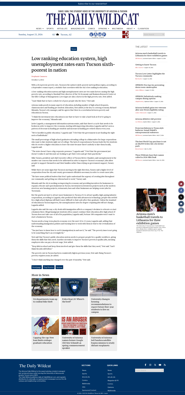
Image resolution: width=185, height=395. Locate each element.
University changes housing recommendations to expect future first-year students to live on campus (102, 305)
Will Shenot (138, 58)
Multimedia (117, 29)
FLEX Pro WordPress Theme (91, 393)
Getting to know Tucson (145, 65)
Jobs (83, 387)
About (130, 29)
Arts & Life (62, 29)
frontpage (36, 267)
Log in (106, 393)
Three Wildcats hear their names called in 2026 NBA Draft (149, 156)
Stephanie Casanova (39, 76)
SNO (102, 393)
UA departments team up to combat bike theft (45, 300)
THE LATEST (141, 47)
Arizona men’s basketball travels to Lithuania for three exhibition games (151, 54)
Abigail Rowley (139, 101)
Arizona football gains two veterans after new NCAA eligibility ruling (150, 109)
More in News (40, 275)
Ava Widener (139, 122)
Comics (91, 29)
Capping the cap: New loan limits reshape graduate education (43, 340)
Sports (50, 29)
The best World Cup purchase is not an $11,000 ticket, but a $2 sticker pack (150, 143)
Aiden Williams (139, 90)
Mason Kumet (139, 149)
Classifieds (143, 29)
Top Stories (49, 267)
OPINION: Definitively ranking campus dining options (148, 97)
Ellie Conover (139, 67)
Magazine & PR (78, 29)
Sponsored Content (89, 390)
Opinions (102, 29)
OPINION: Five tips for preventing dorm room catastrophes (149, 86)
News (38, 29)
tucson (59, 267)
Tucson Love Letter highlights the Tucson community (150, 75)
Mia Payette (138, 79)
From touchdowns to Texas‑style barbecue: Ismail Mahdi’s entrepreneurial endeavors (149, 130)
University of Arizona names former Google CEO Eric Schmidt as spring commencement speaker (73, 342)
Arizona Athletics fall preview (148, 119)
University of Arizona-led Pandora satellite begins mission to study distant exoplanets (102, 341)
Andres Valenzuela (140, 112)
